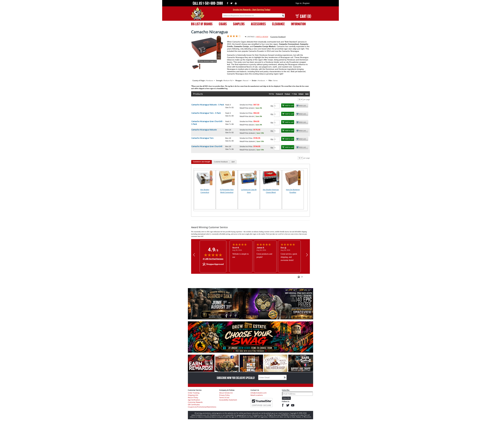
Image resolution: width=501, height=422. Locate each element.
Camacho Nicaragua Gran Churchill (206, 146)
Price (295, 94)
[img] (213, 255)
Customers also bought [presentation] (201, 162)
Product (287, 94)
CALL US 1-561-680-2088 (208, 3)
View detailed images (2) (208, 61)
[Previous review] (194, 255)
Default (301, 94)
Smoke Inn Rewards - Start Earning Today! (251, 9)
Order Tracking (193, 393)
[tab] (201, 162)
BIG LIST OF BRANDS (202, 24)
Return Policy (193, 397)
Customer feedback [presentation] (221, 162)
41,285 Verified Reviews (213, 259)
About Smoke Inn (226, 393)
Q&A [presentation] (233, 162)
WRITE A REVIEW (262, 37)
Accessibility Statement (228, 400)
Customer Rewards (195, 402)
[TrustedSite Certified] (261, 402)
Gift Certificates (194, 404)
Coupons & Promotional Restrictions (202, 407)
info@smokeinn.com (258, 393)
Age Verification (194, 400)
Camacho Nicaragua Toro (202, 138)
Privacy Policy (224, 395)
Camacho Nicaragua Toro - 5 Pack (206, 113)
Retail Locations (256, 395)
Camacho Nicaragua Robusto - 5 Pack (207, 104)
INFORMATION (298, 24)
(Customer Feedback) (278, 37)
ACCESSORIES (258, 24)
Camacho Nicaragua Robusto (204, 129)
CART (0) (305, 16)
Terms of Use (224, 397)
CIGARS (223, 24)
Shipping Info (193, 395)
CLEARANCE (278, 24)
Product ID (279, 94)
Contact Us (254, 390)
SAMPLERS (239, 24)
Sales (307, 94)
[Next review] (307, 255)
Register (306, 3)
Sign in (298, 3)
